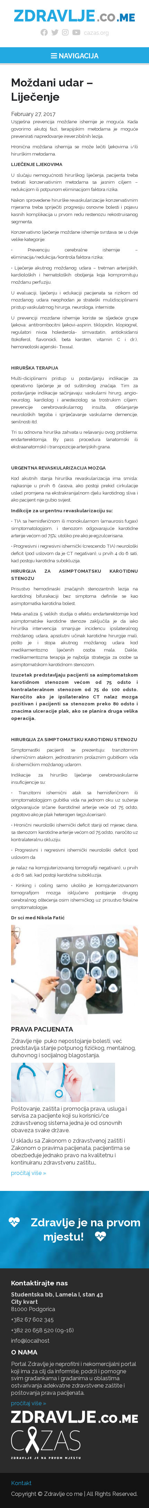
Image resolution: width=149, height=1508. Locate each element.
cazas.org (96, 33)
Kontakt (21, 1483)
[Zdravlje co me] (74, 16)
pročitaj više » (28, 1173)
